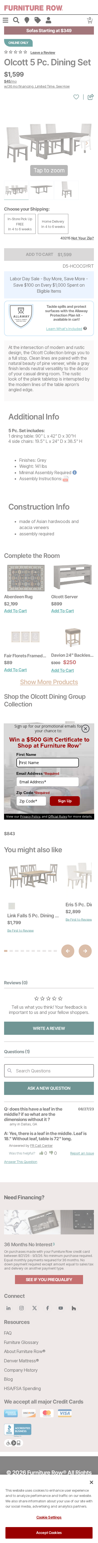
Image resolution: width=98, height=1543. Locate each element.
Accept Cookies (49, 1532)
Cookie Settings (49, 1517)
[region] (49, 1509)
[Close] (91, 1482)
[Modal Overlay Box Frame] (49, 771)
